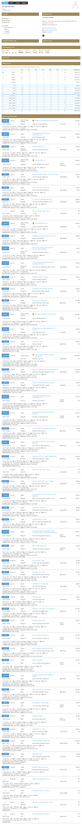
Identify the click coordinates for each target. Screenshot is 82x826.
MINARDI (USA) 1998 (50, 28)
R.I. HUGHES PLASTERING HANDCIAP (42, 199)
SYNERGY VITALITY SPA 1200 (40, 767)
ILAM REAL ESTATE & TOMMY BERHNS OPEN (44, 456)
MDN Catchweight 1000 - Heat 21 (41, 779)
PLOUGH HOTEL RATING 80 (39, 300)
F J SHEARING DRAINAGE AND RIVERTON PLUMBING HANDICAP (43, 263)
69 (8, 18)
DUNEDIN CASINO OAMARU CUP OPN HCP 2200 (45, 174)
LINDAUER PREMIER (40, 160)
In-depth (5, 3)
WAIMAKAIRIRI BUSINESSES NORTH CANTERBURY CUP (41, 396)
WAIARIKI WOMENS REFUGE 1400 (41, 741)
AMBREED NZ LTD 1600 (38, 729)
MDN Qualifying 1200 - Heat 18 (41, 790)
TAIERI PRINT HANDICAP (38, 507)
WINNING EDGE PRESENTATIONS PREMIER (46, 120)
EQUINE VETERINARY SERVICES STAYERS (43, 382)
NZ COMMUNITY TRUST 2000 (40, 702)
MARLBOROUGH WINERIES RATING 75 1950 (44, 236)
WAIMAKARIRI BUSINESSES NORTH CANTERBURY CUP (41, 134)
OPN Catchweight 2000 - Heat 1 (41, 211)
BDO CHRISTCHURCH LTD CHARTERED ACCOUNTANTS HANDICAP (42, 248)
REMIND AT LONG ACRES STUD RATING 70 (43, 608)
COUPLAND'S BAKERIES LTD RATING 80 (45, 314)
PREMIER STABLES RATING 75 (40, 277)
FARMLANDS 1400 (37, 754)
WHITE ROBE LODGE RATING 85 (40, 187)
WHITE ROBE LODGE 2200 (39, 546)
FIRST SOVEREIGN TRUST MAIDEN (41, 689)
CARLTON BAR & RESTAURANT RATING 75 (43, 428)
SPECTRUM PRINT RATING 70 (40, 635)
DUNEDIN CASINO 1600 (38, 620)
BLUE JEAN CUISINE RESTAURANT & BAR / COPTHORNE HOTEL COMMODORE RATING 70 (44, 531)
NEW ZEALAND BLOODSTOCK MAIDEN (42, 648)
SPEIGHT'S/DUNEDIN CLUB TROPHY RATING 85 (44, 369)
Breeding (24, 3)
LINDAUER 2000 (36, 597)
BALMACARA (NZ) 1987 (51, 30)
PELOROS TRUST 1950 (38, 572)
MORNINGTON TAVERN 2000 (40, 584)
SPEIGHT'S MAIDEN (37, 660)
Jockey (11, 3)
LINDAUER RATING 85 (38, 146)
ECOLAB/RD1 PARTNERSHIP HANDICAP (42, 289)
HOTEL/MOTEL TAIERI (38, 560)
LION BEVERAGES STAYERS (39, 519)
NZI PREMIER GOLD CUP (41, 223)
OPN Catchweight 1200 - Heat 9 (41, 469)
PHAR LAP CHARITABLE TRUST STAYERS (43, 481)
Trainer (17, 3)
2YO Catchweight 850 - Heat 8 (40, 814)
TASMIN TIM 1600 (37, 716)
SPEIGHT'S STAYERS (37, 341)
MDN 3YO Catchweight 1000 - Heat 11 (42, 802)
